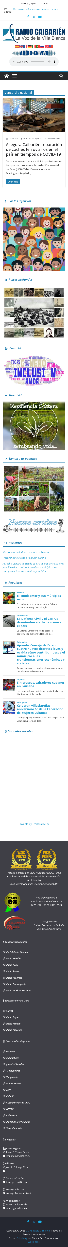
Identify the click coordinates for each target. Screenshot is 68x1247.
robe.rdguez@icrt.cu (16, 1208)
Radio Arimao (13, 1023)
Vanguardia (12, 1077)
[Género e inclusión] (34, 356)
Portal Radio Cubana (17, 952)
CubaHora (11, 1115)
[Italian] (34, 46)
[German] (30, 46)
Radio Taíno (12, 971)
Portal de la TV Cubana (18, 1122)
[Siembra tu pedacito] (34, 467)
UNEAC (9, 1109)
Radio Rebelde (13, 958)
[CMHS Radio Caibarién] (7, 76)
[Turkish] (47, 46)
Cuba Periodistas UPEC (18, 1102)
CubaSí (9, 1096)
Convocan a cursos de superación (30, 8)
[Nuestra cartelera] (34, 519)
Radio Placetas (14, 1030)
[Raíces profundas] (34, 288)
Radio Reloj (12, 964)
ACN (8, 1090)
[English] (21, 46)
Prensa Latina (13, 1083)
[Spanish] (17, 46)
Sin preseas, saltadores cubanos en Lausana (26, 552)
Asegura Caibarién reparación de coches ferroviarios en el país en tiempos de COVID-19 (34, 149)
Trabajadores (13, 1070)
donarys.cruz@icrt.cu (16, 1182)
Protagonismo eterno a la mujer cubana (24, 557)
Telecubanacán (14, 1128)
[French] (25, 46)
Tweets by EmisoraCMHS (34, 824)
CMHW (9, 1010)
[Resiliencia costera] (34, 403)
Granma (10, 1051)
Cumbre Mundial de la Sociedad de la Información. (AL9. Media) (34, 876)
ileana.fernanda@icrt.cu (17, 1156)
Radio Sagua (12, 1017)
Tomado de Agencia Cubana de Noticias (42, 138)
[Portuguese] (38, 46)
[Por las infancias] (34, 209)
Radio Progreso (14, 977)
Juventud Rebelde (15, 1064)
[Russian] (42, 46)
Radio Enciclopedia (16, 984)
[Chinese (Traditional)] (51, 46)
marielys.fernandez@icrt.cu (19, 1193)
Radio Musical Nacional (18, 990)
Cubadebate (12, 1058)
